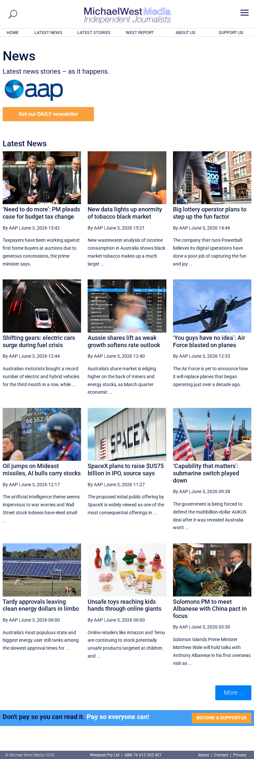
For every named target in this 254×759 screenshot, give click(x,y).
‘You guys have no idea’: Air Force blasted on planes (209, 341)
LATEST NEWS (48, 32)
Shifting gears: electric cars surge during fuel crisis (39, 341)
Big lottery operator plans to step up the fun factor (209, 213)
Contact (221, 755)
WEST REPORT (140, 32)
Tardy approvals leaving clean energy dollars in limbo (41, 605)
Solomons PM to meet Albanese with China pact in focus (210, 608)
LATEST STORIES (93, 32)
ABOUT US (185, 32)
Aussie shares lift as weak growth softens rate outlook (124, 341)
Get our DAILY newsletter (48, 114)
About (204, 755)
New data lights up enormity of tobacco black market (125, 213)
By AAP (10, 228)
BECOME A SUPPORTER (221, 717)
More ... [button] (233, 692)
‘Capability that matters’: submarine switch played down (206, 473)
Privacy (239, 755)
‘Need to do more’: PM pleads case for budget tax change (41, 213)
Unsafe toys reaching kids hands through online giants (124, 605)
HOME (13, 32)
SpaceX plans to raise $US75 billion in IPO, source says (126, 469)
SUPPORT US (231, 32)
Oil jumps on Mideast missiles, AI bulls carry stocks (42, 469)
